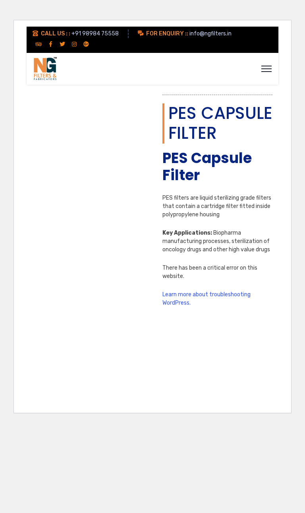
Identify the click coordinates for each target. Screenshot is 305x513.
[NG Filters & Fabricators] (45, 68)
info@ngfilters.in (210, 33)
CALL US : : (55, 33)
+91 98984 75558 (95, 33)
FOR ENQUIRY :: (167, 33)
